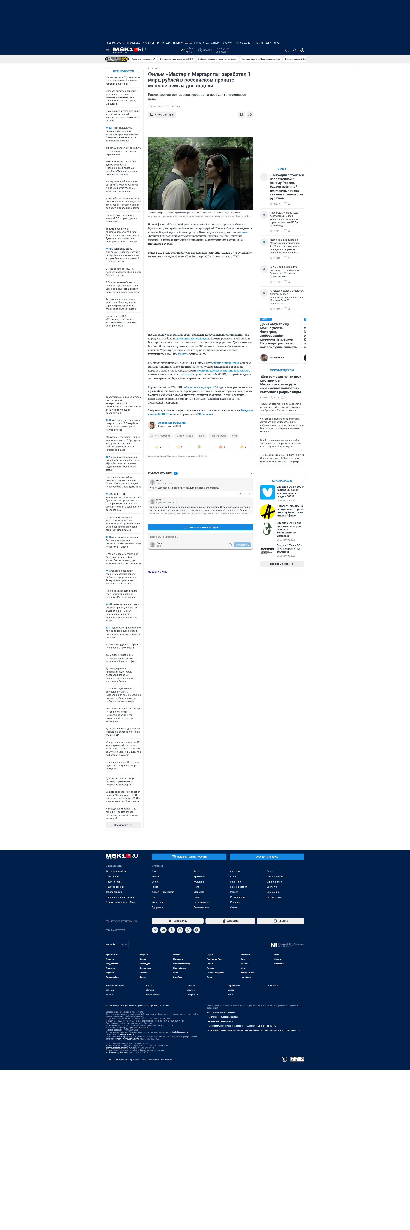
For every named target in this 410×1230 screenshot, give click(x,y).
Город (155, 886)
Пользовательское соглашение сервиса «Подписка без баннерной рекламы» (242, 1026)
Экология (271, 886)
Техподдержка (114, 892)
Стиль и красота (275, 876)
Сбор (234, 436)
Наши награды (114, 881)
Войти (159, 546)
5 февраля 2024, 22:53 (158, 106)
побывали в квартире (197, 387)
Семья (234, 907)
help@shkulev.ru (127, 1034)
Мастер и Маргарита (160, 436)
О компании (112, 876)
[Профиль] (302, 50)
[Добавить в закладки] (241, 114)
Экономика (272, 892)
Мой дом (199, 892)
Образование (201, 907)
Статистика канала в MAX (120, 902)
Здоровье (157, 907)
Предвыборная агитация (120, 897)
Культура (199, 881)
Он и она (235, 871)
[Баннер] (117, 59)
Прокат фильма (218, 436)
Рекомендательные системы (220, 1021)
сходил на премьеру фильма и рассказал (223, 370)
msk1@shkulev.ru (141, 1028)
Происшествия (238, 886)
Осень (233, 876)
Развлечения (237, 897)
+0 (240, 494)
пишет (182, 353)
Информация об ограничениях (221, 1012)
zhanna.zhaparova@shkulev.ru (119, 1048)
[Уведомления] (295, 50)
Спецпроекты (274, 897)
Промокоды (133, 43)
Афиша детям (151, 43)
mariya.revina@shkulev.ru (127, 1039)
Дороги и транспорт (163, 892)
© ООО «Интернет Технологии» (157, 1059)
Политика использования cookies (222, 1017)
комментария (164, 114)
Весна (155, 881)
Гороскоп (227, 43)
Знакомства (201, 43)
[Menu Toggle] (107, 50)
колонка (186, 374)
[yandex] (196, 930)
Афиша (215, 43)
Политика (236, 881)
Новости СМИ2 (158, 571)
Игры (277, 43)
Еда (154, 897)
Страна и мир (274, 881)
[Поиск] (287, 50)
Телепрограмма (182, 43)
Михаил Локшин (185, 436)
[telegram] (155, 930)
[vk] (163, 930)
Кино (201, 436)
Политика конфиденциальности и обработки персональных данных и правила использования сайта (253, 1030)
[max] (180, 930)
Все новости (123, 71)
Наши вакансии (115, 886)
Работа (234, 892)
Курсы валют (243, 43)
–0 (249, 494)
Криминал (199, 876)
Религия (235, 902)
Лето (196, 886)
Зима (197, 871)
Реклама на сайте (116, 871)
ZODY (268, 43)
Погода (166, 43)
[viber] (188, 930)
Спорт (269, 871)
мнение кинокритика (225, 362)
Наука (197, 897)
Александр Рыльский (172, 422)
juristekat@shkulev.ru (179, 1032)
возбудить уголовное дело (193, 338)
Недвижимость (115, 43)
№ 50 (215, 387)
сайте (243, 232)
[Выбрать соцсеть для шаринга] (250, 114)
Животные (158, 902)
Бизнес (156, 876)
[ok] (171, 930)
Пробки (258, 43)
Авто (154, 871)
